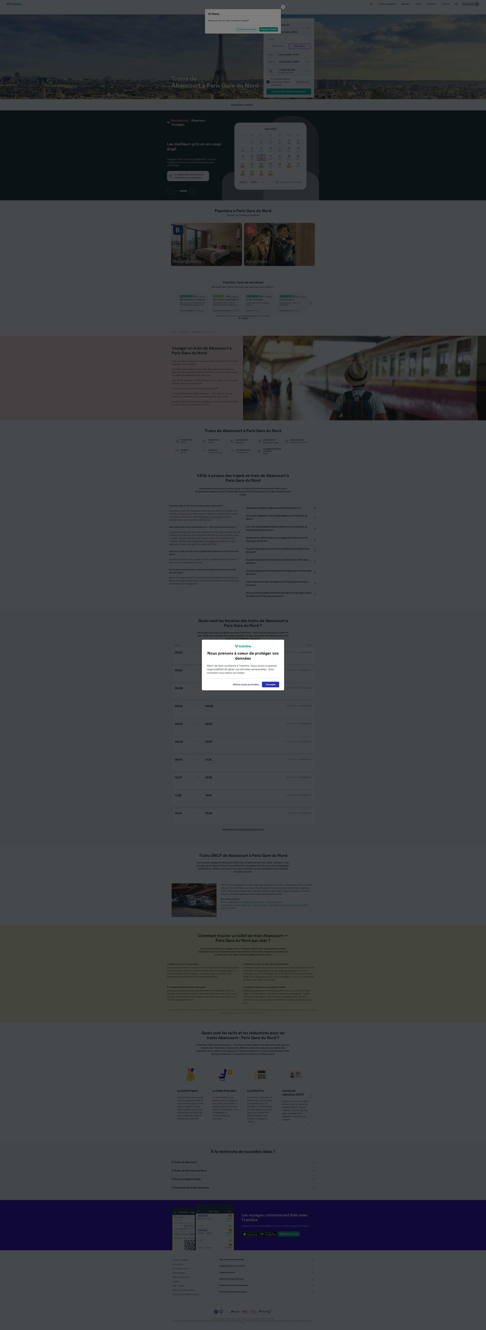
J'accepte (271, 684)
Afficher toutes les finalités (246, 684)
